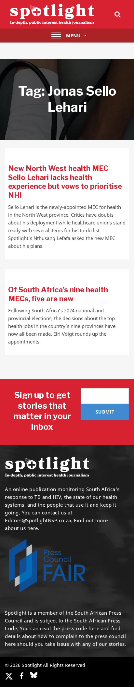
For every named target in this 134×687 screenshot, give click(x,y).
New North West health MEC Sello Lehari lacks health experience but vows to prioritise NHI (65, 181)
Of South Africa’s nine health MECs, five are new (58, 294)
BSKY (33, 675)
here (93, 628)
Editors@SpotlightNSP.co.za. (39, 520)
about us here (21, 528)
